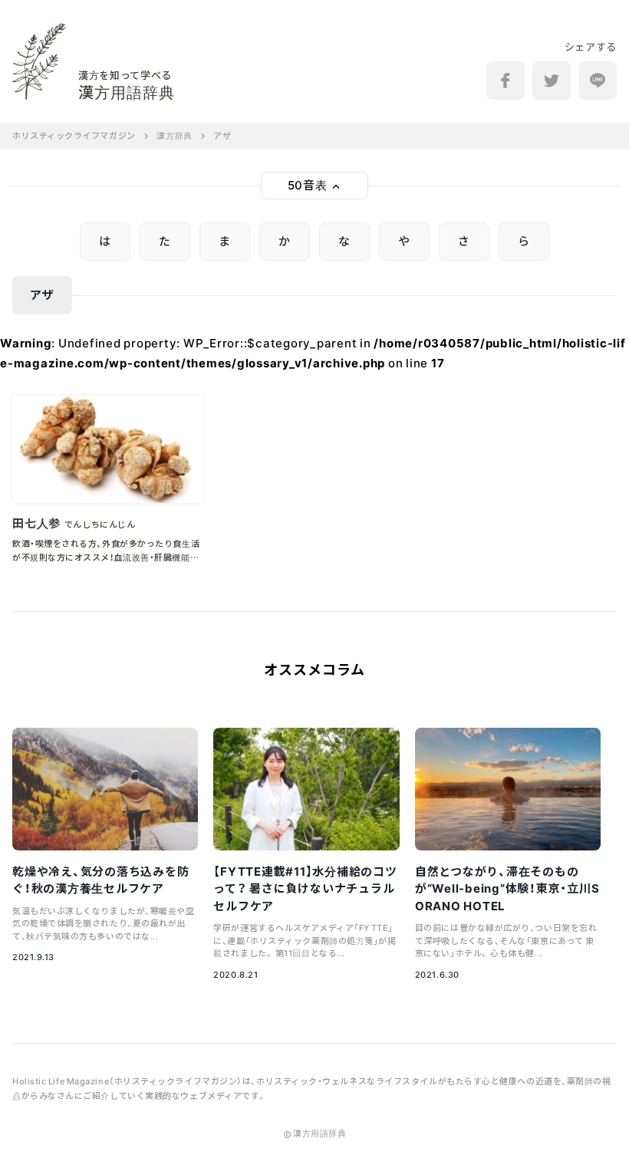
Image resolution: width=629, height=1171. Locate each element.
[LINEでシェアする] (597, 80)
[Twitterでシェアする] (551, 80)
